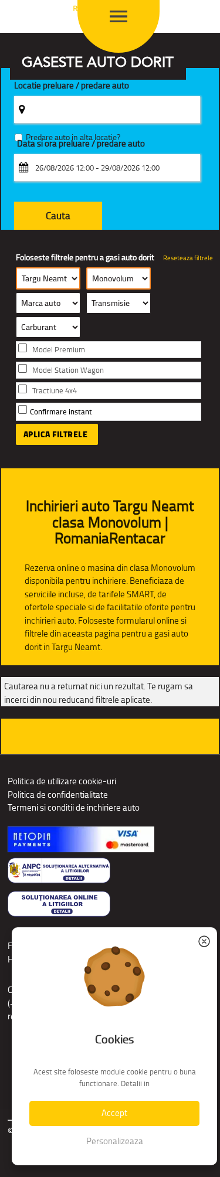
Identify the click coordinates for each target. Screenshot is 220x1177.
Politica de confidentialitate (58, 794)
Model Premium (58, 349)
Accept (114, 1112)
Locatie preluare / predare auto (71, 86)
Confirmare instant (61, 412)
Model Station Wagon (68, 370)
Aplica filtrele (55, 434)
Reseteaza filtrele (188, 258)
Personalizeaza (114, 1141)
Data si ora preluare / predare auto (81, 144)
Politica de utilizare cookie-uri (62, 781)
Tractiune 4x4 (54, 391)
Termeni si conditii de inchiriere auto (74, 807)
